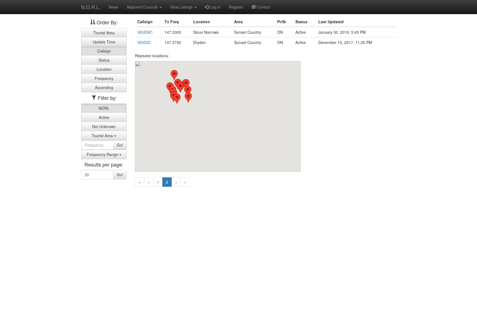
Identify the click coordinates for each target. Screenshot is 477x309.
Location (104, 69)
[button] (187, 91)
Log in (215, 7)
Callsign (104, 51)
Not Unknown (104, 126)
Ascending (104, 87)
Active (104, 117)
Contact (263, 7)
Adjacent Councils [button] (143, 7)
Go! (120, 145)
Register (236, 7)
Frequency (104, 78)
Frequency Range (103, 154)
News (113, 7)
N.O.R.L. (90, 7)
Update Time (104, 42)
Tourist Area (104, 32)
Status (104, 60)
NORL (104, 108)
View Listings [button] (182, 7)
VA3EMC (145, 32)
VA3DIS (143, 42)
